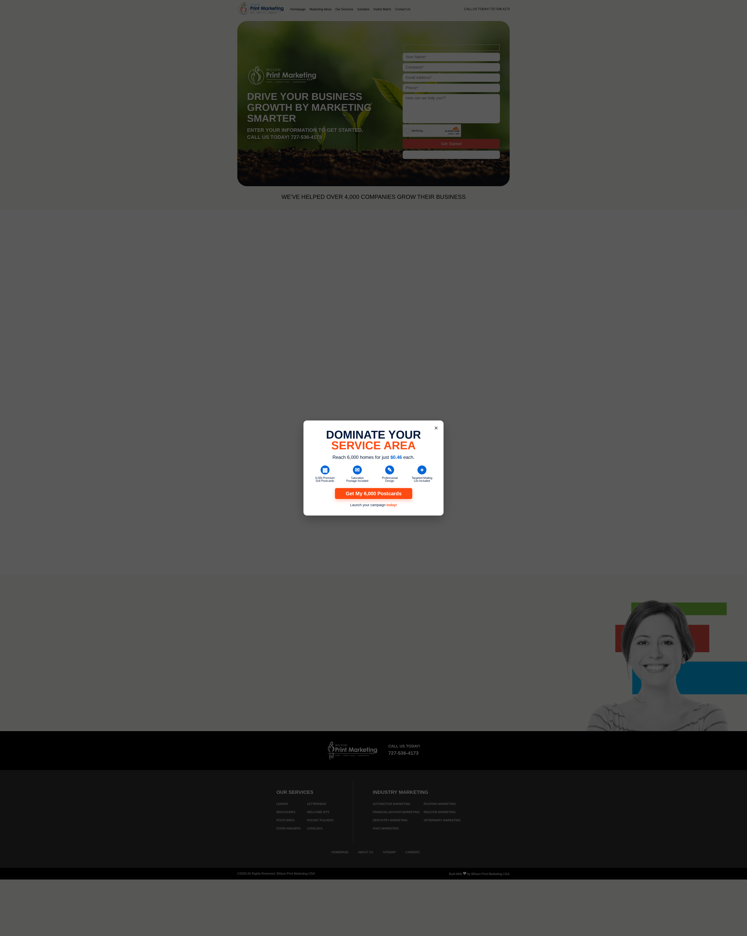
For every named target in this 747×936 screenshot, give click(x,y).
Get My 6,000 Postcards (374, 493)
